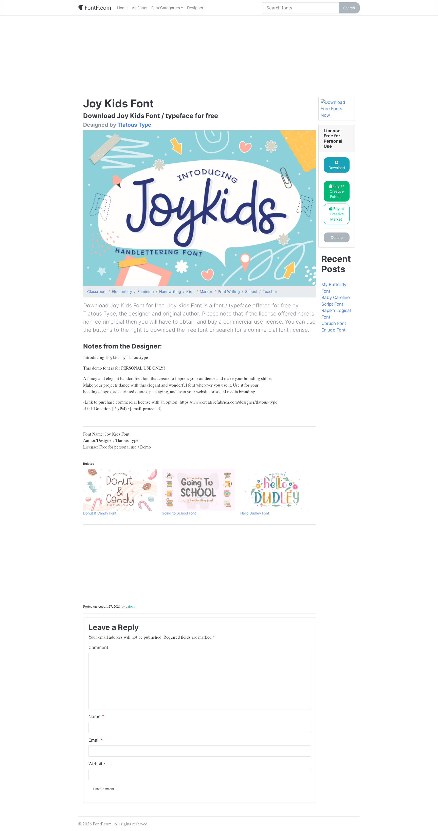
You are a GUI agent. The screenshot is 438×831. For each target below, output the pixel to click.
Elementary (122, 291)
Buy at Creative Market (337, 213)
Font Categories (165, 8)
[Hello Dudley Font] (277, 490)
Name (96, 716)
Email (95, 740)
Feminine (145, 291)
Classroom (96, 291)
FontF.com (97, 7)
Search (349, 8)
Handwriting (170, 291)
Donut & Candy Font (99, 513)
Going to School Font (179, 513)
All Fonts (139, 8)
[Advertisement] (219, 53)
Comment (98, 647)
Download (336, 167)
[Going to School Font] (198, 490)
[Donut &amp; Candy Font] (120, 490)
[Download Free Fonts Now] (337, 109)
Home (122, 8)
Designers (196, 8)
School (251, 291)
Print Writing (229, 291)
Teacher (270, 291)
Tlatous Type (134, 124)
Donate (337, 237)
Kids (190, 291)
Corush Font (333, 323)
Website (96, 763)
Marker (206, 291)
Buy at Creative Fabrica (337, 191)
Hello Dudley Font (254, 513)
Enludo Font (333, 330)
